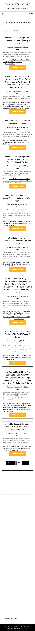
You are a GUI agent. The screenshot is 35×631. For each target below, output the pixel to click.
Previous (11, 463)
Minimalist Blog (11, 628)
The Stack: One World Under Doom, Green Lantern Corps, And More (17, 241)
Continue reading (18, 67)
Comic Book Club (10, 64)
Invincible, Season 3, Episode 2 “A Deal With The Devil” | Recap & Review (18, 334)
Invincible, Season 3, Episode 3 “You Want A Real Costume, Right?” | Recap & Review (17, 159)
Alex (17, 49)
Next (25, 463)
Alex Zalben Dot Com (17, 4)
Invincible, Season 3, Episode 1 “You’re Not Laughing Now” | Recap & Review (17, 427)
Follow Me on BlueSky (11, 618)
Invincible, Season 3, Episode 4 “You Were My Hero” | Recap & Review (17, 40)
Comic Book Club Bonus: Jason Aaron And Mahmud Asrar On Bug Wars (17, 198)
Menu (31, 14)
